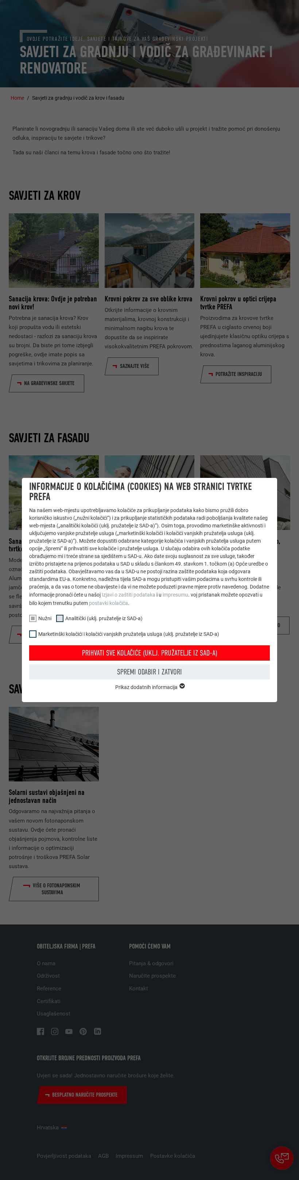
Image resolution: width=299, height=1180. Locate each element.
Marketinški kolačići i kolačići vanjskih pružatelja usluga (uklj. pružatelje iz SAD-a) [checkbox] (128, 634)
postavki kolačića (108, 603)
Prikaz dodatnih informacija (147, 687)
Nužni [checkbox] (44, 618)
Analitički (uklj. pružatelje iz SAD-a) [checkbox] (104, 618)
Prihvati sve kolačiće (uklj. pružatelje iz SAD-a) (149, 653)
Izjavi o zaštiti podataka (128, 595)
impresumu (175, 595)
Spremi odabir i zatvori (149, 672)
